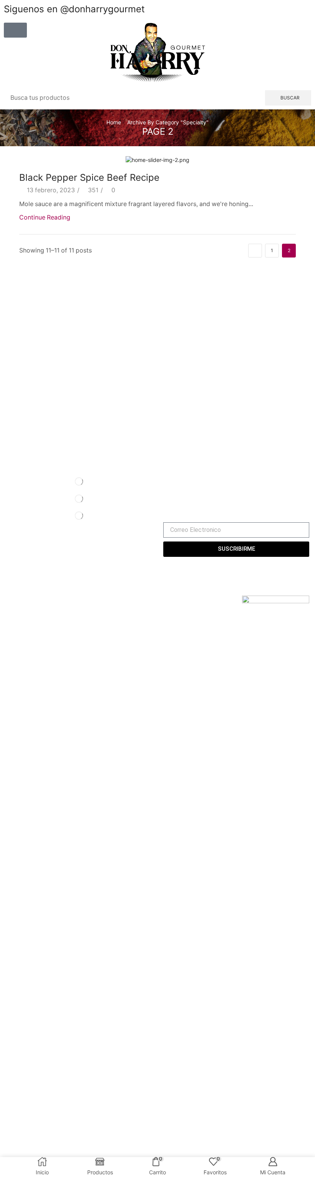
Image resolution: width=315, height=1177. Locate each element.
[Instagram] (177, 481)
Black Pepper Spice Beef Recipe (89, 177)
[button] (15, 30)
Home (113, 122)
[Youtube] (191, 481)
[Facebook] (165, 481)
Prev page (255, 251)
